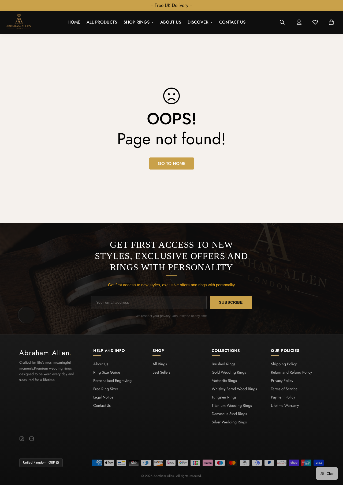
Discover (198, 22)
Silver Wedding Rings (229, 422)
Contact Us (232, 22)
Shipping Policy (284, 364)
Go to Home (171, 163)
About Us (170, 22)
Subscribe (231, 302)
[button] (331, 22)
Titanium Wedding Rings (232, 405)
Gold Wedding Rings (229, 372)
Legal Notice (103, 397)
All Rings (159, 364)
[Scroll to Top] (332, 456)
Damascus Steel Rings (229, 413)
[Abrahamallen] (18, 22)
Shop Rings (137, 22)
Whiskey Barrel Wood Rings (234, 389)
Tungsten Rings (224, 397)
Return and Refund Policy (291, 372)
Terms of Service (284, 389)
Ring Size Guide (106, 372)
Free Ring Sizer (105, 389)
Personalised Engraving (112, 380)
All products (102, 22)
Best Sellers (161, 372)
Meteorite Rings (224, 380)
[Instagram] (21, 438)
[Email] (31, 438)
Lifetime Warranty (285, 405)
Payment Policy (283, 397)
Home (74, 22)
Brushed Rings (223, 364)
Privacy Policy (282, 380)
